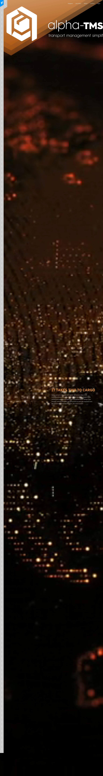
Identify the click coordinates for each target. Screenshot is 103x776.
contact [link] (92, 3)
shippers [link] (70, 3)
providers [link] (78, 3)
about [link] (85, 3)
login (98, 3)
